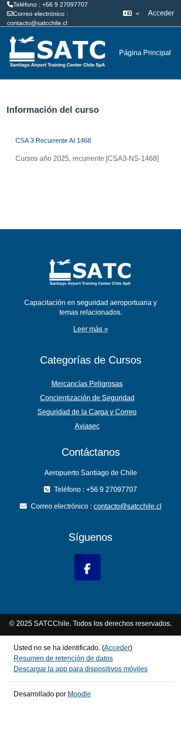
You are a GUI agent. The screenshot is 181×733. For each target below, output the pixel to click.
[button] (131, 13)
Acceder (161, 13)
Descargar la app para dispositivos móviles (81, 669)
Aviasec (87, 426)
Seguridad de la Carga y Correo (87, 412)
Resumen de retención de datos (63, 658)
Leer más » (90, 329)
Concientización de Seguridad (87, 398)
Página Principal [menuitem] (145, 52)
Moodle (79, 694)
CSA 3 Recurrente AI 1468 (53, 140)
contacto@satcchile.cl (37, 22)
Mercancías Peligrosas (87, 383)
